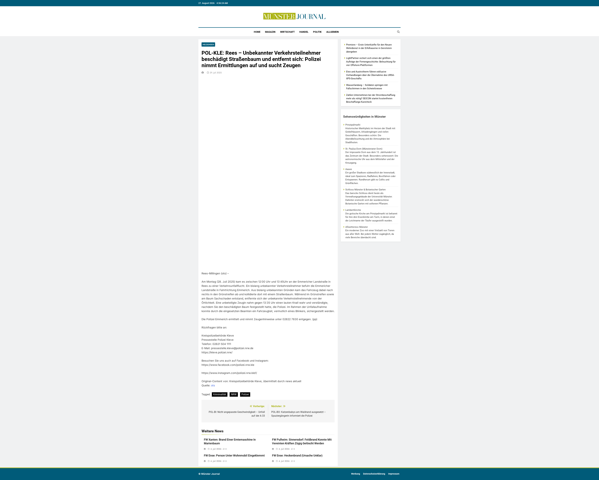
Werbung (355, 474)
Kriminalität (219, 394)
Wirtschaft (287, 32)
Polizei (245, 394)
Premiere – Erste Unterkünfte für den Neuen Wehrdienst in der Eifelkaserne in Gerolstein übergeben (369, 48)
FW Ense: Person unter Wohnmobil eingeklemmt (234, 455)
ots (213, 385)
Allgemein (332, 32)
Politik (317, 32)
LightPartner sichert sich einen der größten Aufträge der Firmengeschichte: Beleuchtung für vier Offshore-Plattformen (371, 62)
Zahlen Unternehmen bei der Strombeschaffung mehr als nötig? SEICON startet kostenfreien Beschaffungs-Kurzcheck (370, 98)
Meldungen (208, 44)
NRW (233, 394)
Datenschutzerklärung (374, 474)
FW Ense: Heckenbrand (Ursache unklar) (297, 455)
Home (257, 32)
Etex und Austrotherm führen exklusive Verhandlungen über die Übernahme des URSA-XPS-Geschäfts (370, 75)
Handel (303, 32)
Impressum (393, 474)
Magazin (270, 32)
